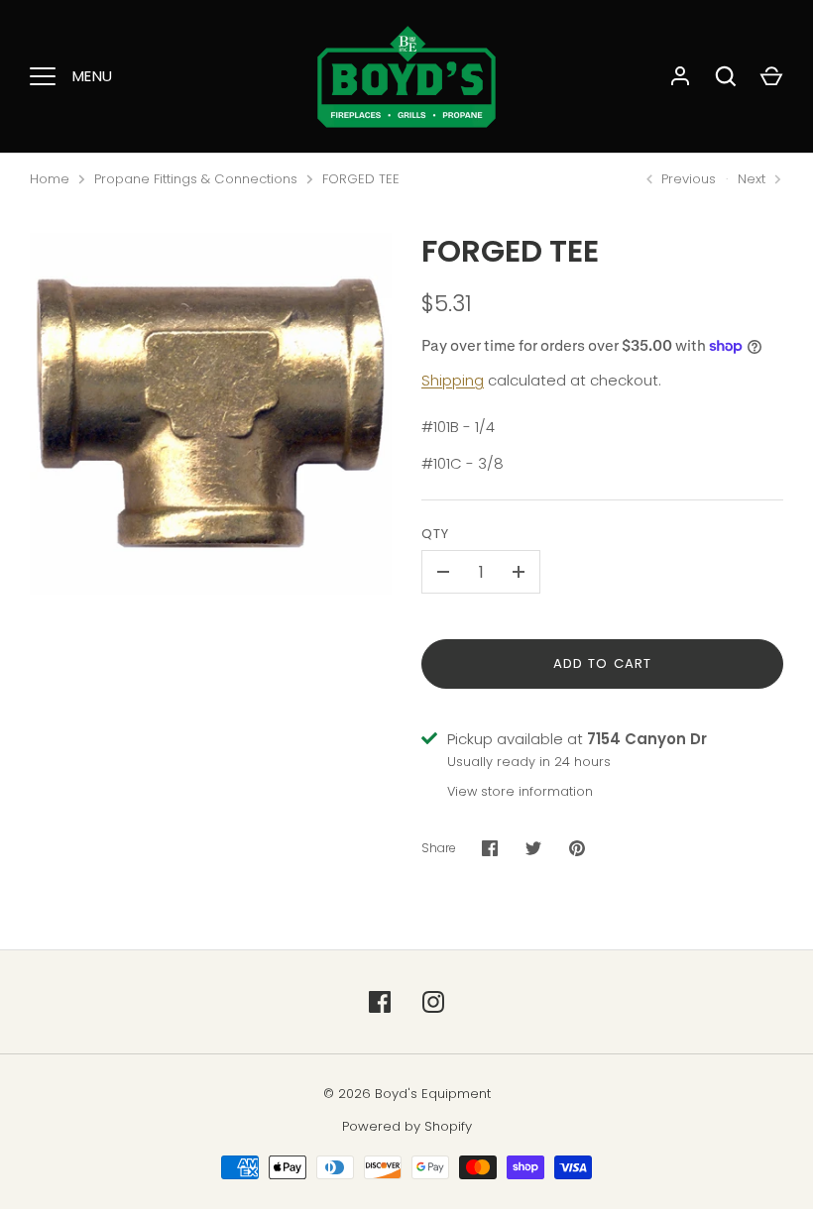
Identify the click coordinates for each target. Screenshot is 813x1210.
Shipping (452, 380)
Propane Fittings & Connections (195, 178)
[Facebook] (380, 1002)
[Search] (726, 76)
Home (49, 178)
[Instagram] (433, 1002)
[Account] (680, 76)
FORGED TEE (361, 178)
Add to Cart (602, 663)
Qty (435, 533)
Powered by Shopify (407, 1126)
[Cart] (771, 76)
